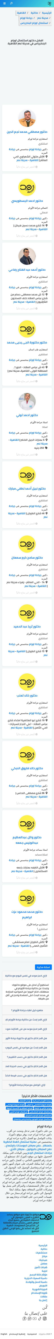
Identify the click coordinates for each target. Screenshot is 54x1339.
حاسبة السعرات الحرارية (35, 1278)
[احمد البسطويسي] (27, 188)
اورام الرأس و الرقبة (42, 1108)
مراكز (44, 1256)
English (4, 1334)
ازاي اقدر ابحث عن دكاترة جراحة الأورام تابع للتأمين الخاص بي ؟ (26, 1019)
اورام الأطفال (25, 1100)
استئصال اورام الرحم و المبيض (38, 1115)
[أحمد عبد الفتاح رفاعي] (27, 257)
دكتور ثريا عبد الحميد (27, 626)
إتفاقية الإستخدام (17, 1334)
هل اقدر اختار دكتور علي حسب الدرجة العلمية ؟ (26, 1066)
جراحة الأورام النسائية (42, 1100)
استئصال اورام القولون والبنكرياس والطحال (32, 1119)
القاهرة (33, 160)
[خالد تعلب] (27, 682)
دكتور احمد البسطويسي (27, 200)
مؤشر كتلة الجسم (38, 1275)
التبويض (43, 1285)
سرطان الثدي (17, 1149)
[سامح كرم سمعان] (27, 544)
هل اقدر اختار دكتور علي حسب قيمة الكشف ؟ (26, 1075)
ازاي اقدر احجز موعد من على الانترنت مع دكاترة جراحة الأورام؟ (26, 1029)
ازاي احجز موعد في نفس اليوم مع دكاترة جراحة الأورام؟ (26, 975)
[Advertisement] (27, 76)
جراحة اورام (35, 149)
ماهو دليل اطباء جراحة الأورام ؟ (27, 1010)
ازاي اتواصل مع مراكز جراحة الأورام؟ (27, 1085)
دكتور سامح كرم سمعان (27, 557)
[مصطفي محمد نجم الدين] (27, 119)
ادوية (44, 1271)
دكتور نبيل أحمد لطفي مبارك (27, 488)
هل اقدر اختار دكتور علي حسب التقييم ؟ (27, 1057)
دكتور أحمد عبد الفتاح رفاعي (27, 269)
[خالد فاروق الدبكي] (27, 755)
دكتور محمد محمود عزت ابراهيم (27, 914)
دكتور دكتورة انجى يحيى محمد (27, 342)
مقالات (43, 1297)
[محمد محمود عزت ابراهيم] (27, 899)
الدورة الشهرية (39, 1289)
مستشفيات (41, 1253)
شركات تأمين (40, 1267)
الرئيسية (43, 1245)
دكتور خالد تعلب (27, 695)
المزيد (44, 153)
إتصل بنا (43, 1300)
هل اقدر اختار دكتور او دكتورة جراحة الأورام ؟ (26, 1038)
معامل (43, 1264)
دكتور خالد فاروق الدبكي (27, 768)
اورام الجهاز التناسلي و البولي (38, 1104)
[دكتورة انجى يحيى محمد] (27, 329)
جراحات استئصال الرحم (39, 1153)
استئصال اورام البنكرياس (40, 1111)
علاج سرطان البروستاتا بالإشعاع (23, 1145)
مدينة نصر (22, 160)
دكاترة (44, 1249)
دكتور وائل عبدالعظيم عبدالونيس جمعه (27, 840)
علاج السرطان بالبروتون (39, 1149)
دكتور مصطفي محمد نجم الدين (27, 131)
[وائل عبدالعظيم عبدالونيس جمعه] (27, 824)
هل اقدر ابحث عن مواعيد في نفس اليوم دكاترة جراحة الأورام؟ (26, 1047)
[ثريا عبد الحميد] (27, 613)
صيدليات (43, 1260)
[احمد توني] (27, 402)
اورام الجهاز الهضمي (15, 1104)
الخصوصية (32, 1334)
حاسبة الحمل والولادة (36, 1282)
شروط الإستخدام (39, 1293)
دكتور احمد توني (27, 415)
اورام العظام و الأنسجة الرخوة (19, 1108)
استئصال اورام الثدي (19, 1111)
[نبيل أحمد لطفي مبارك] (27, 475)
